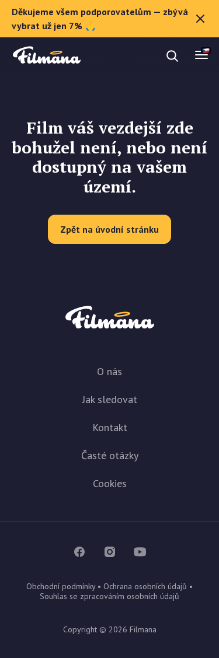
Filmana (47, 56)
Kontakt (109, 427)
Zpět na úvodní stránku (109, 229)
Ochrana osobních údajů (145, 586)
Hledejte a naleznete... (109, 55)
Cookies (110, 483)
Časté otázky (109, 455)
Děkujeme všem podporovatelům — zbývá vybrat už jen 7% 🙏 (100, 19)
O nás (109, 371)
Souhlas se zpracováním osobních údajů (109, 596)
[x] (200, 19)
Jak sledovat (109, 399)
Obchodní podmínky (60, 586)
